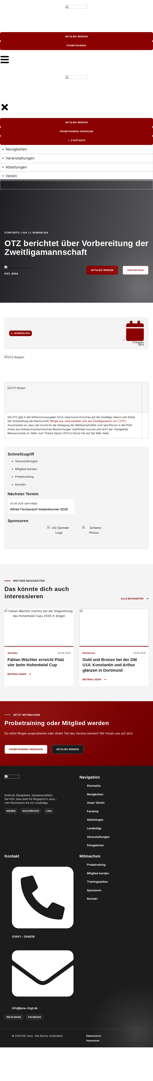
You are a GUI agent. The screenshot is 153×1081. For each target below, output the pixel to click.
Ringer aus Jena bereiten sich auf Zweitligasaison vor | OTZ (88, 421)
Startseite (11, 232)
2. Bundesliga (38, 232)
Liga (24, 232)
